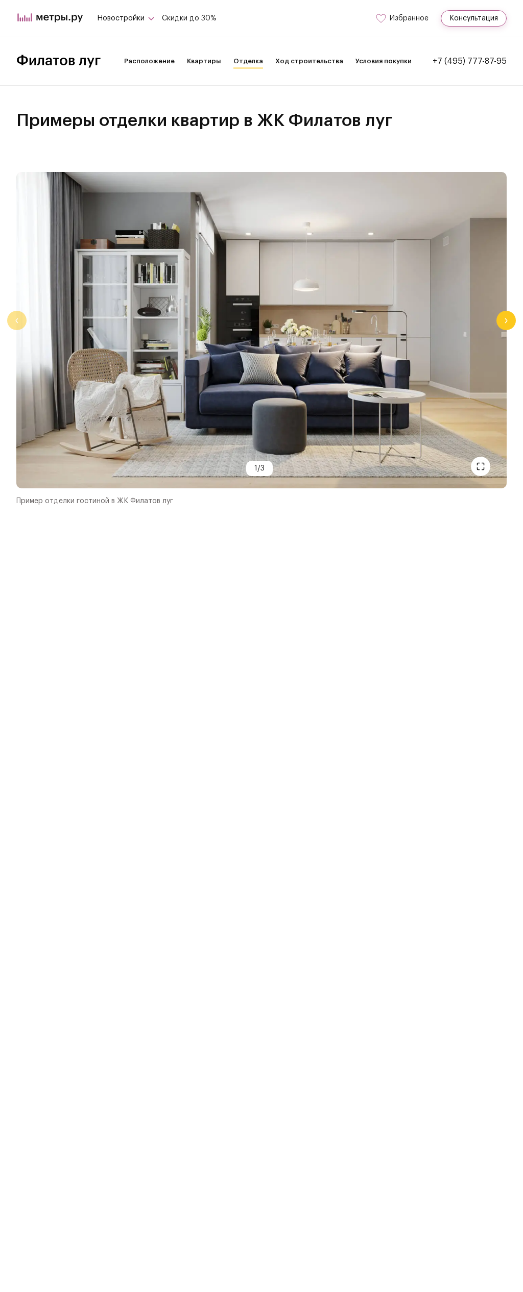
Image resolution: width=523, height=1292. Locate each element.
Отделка (248, 61)
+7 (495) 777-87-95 (470, 61)
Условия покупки (383, 61)
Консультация (473, 18)
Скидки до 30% (189, 18)
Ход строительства (309, 61)
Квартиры (204, 61)
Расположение (149, 61)
